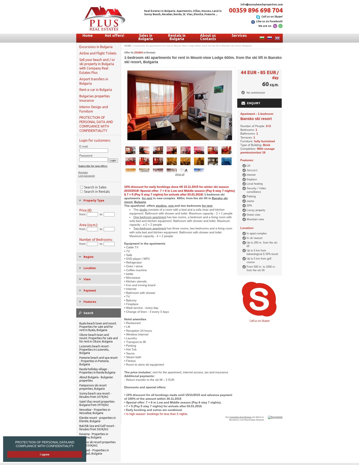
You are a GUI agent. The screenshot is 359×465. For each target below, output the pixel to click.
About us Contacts (208, 37)
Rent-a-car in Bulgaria (95, 90)
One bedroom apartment (149, 217)
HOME (127, 46)
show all (179, 174)
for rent (147, 198)
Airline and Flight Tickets (98, 53)
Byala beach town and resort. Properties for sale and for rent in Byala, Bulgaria (98, 327)
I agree (44, 454)
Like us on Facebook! (269, 21)
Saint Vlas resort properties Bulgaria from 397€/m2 (97, 403)
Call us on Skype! (272, 16)
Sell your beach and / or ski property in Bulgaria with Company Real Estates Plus (97, 66)
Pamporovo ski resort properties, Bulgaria (93, 387)
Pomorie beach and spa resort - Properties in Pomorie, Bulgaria (98, 361)
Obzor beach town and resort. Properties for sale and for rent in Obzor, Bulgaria (98, 338)
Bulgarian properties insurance (94, 98)
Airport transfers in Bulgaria (93, 81)
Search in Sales (95, 187)
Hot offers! (114, 35)
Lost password (86, 175)
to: (101, 214)
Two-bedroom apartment (149, 228)
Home (87, 35)
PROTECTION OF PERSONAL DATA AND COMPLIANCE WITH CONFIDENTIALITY (44, 444)
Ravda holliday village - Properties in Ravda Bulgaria (97, 370)
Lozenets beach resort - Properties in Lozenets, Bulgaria (94, 350)
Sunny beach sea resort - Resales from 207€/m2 (95, 395)
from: (82, 214)
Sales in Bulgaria (145, 37)
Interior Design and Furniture (93, 109)
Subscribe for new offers (92, 166)
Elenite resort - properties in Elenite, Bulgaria (97, 419)
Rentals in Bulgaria (177, 37)
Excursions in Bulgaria (96, 47)
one (171, 205)
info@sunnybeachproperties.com (262, 4)
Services (239, 35)
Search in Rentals (97, 191)
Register (83, 172)
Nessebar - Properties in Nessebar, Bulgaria (94, 411)
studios (161, 205)
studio (143, 209)
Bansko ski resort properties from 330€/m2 (97, 443)
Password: (85, 155)
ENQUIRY (253, 103)
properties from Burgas (240, 417)
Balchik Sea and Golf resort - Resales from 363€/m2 (97, 427)
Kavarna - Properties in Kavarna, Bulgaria (93, 435)
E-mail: (84, 146)
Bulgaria (140, 202)
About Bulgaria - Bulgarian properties (96, 379)
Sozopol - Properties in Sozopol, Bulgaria (94, 452)
